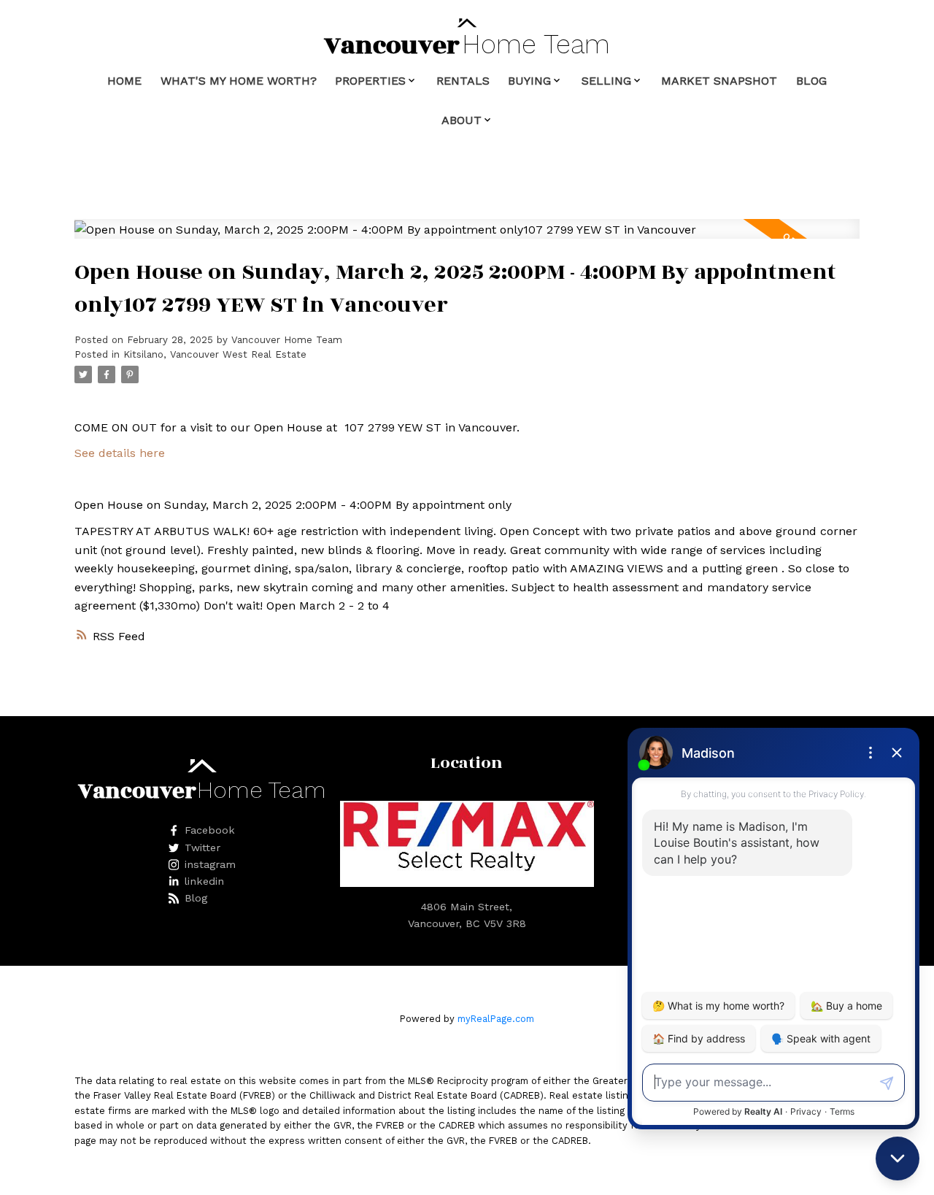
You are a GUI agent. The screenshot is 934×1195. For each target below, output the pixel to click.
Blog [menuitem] (811, 81)
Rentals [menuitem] (463, 81)
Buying (529, 81)
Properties (370, 81)
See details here (119, 453)
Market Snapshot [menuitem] (719, 81)
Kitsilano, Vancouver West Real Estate (214, 354)
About (461, 120)
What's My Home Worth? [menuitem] (239, 81)
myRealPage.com (496, 1018)
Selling (606, 81)
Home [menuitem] (124, 81)
